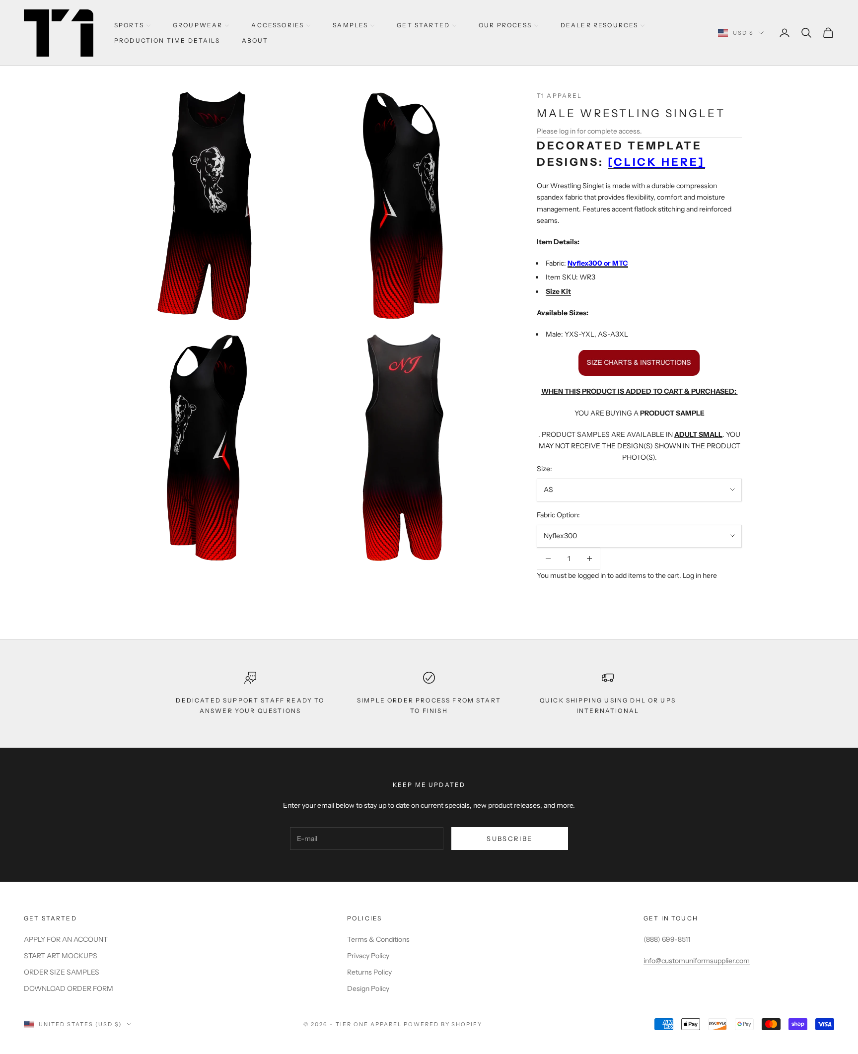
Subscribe (509, 839)
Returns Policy (369, 972)
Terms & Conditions (378, 939)
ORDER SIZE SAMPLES (61, 972)
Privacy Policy (368, 955)
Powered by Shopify (443, 1024)
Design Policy (368, 988)
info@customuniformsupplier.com (697, 960)
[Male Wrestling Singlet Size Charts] (639, 362)
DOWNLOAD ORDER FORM (68, 988)
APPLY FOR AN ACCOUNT (66, 939)
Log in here (700, 575)
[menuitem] (132, 25)
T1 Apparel (559, 95)
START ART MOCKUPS (60, 955)
